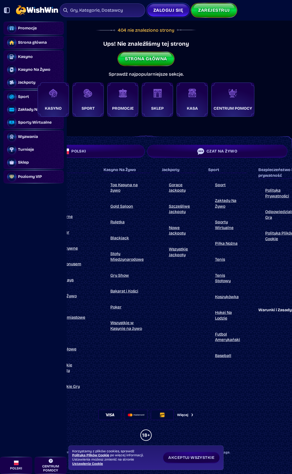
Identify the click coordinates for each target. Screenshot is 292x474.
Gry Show (119, 275)
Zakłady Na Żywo (225, 203)
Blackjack (119, 238)
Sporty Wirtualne (224, 225)
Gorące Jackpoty (177, 187)
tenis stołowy (223, 278)
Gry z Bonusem (67, 264)
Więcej (182, 415)
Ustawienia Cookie (87, 464)
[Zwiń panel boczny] (6, 10)
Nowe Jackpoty (177, 230)
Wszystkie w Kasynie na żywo (126, 325)
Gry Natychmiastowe (69, 314)
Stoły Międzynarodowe (127, 256)
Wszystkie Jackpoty (62, 368)
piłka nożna (226, 243)
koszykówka (227, 296)
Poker (115, 307)
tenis (220, 259)
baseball (223, 355)
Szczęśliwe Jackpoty (179, 209)
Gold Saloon (121, 206)
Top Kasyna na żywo (124, 187)
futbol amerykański (227, 337)
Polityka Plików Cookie (90, 455)
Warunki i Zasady (275, 310)
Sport (220, 184)
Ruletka (117, 222)
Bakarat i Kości (124, 291)
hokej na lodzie (223, 315)
